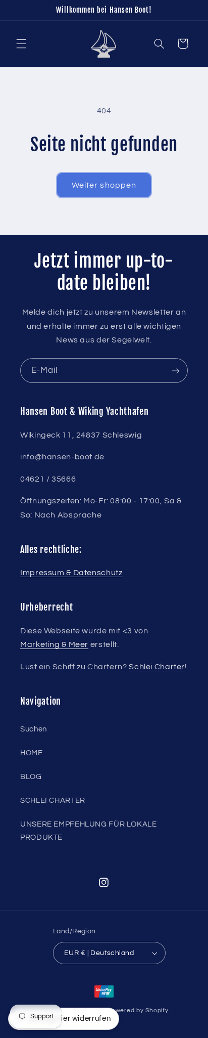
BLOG (31, 777)
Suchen (33, 729)
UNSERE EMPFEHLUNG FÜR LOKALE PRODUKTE (88, 830)
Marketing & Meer (54, 644)
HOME (31, 753)
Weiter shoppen (104, 185)
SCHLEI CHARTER (52, 800)
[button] (21, 43)
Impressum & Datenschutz (71, 573)
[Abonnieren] (175, 370)
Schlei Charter (157, 667)
